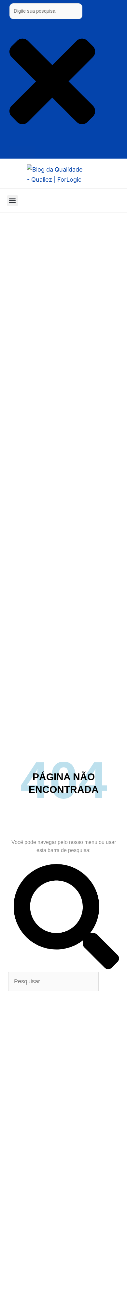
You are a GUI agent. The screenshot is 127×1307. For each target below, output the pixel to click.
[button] (12, 200)
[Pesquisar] (22, 152)
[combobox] (45, 11)
